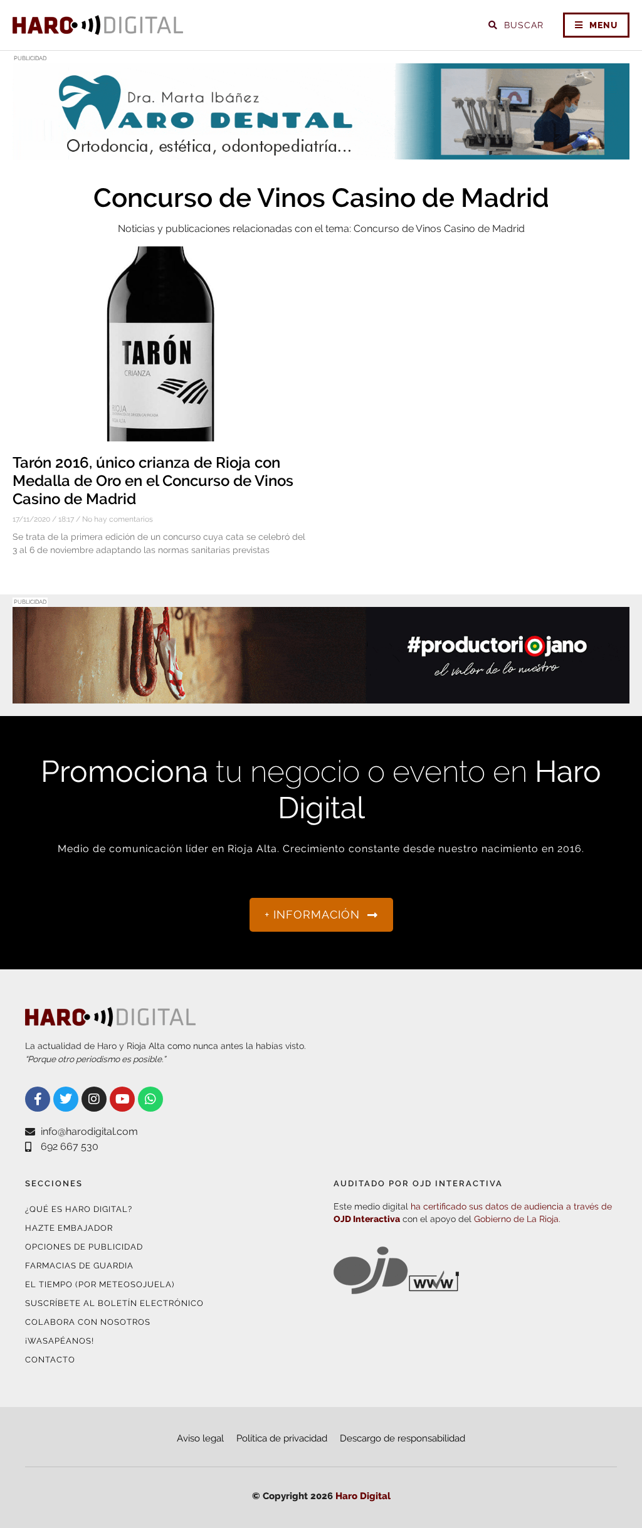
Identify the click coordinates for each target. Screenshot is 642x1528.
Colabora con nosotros (87, 1322)
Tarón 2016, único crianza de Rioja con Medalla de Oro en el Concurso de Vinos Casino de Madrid (153, 480)
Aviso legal (200, 1438)
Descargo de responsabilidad (402, 1438)
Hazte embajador (69, 1228)
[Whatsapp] (150, 1099)
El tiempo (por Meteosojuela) (99, 1284)
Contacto (50, 1359)
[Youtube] (122, 1099)
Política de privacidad (281, 1438)
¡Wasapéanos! (59, 1341)
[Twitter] (65, 1099)
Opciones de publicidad (84, 1246)
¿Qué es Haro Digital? (78, 1209)
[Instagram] (94, 1099)
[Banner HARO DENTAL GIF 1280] (321, 152)
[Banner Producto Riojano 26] (321, 696)
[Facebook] (37, 1099)
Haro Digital (363, 1496)
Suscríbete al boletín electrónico (114, 1303)
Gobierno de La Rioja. (517, 1219)
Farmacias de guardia (79, 1265)
